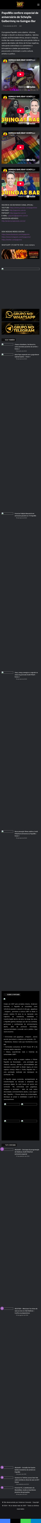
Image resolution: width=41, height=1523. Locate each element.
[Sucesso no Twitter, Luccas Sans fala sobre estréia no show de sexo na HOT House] (7, 1480)
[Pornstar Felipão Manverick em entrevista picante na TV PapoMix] (7, 591)
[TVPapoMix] (20, 4)
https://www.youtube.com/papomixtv (23, 208)
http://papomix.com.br (17, 210)
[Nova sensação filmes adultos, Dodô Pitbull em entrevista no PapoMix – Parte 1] (7, 909)
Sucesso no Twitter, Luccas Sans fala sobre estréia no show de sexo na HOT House (27, 1479)
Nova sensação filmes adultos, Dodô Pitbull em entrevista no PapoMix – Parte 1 (26, 833)
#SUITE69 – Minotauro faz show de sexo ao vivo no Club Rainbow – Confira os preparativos (26, 1310)
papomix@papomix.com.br (18, 216)
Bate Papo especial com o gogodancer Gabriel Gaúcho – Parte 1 (27, 355)
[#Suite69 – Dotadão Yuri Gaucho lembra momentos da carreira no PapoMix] (7, 1470)
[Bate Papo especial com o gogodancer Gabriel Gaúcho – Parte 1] (7, 432)
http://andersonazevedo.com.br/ (13, 221)
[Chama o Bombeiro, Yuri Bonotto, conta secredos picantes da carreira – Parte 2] (7, 347)
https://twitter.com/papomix (12, 240)
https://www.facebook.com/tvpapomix (16, 234)
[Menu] (38, 5)
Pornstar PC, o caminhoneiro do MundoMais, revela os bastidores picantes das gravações (25, 1489)
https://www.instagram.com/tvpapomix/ (16, 237)
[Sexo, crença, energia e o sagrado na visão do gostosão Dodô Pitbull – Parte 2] (7, 750)
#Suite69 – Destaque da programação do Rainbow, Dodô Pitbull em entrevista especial (27, 1151)
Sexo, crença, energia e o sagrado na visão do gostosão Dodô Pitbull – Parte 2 (26, 674)
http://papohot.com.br (18, 213)
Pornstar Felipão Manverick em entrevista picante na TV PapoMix (25, 514)
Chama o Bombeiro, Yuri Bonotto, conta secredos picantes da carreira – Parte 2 (27, 346)
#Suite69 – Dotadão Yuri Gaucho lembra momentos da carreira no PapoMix (25, 1469)
